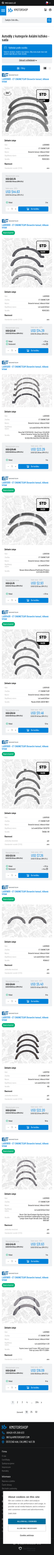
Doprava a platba (8, 1481)
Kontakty (5, 1471)
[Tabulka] (45, 68)
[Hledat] (49, 20)
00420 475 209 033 (15, 1432)
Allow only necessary (27, 1528)
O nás (4, 1456)
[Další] (41, 1403)
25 (31, 1412)
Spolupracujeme (8, 1463)
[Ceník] (49, 68)
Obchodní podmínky (9, 1489)
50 (36, 1412)
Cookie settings (27, 1535)
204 (37, 1402)
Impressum (6, 1467)
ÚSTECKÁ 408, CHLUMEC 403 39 (20, 1442)
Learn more (12, 1513)
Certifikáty (6, 1460)
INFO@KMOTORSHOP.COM (17, 1437)
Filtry (23, 68)
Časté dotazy (7, 1485)
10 (27, 1412)
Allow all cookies (27, 1521)
